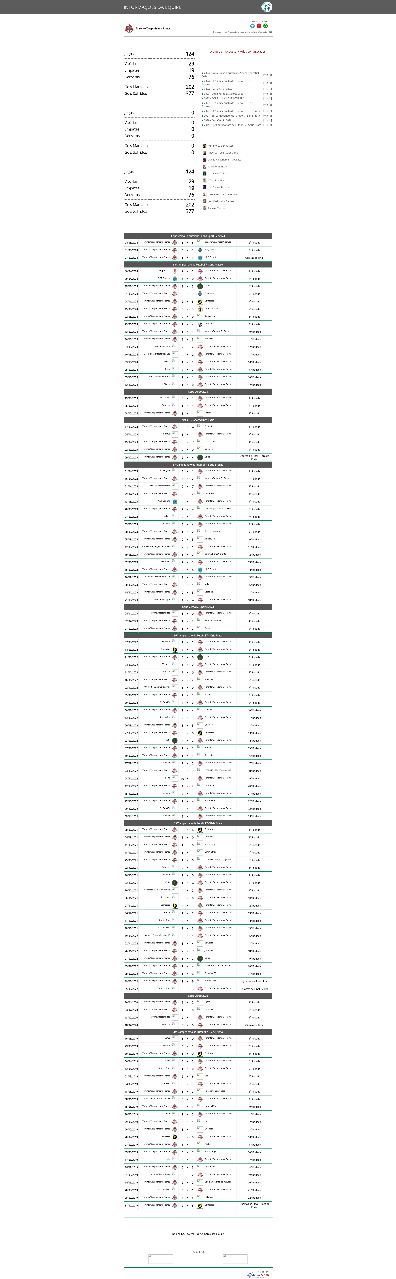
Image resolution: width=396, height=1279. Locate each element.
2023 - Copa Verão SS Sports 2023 (223, 93)
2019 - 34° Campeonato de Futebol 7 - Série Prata (232, 125)
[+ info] (267, 74)
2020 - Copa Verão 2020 (218, 120)
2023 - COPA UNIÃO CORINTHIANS (224, 98)
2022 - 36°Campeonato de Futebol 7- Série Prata (232, 111)
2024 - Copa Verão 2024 (218, 89)
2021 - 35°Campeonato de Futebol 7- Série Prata (232, 115)
